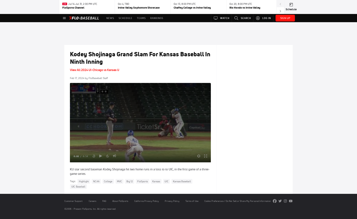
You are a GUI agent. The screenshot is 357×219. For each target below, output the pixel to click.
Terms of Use (191, 201)
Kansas (156, 181)
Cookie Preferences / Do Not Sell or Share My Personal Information (237, 201)
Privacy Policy (172, 201)
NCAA (96, 181)
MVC (119, 181)
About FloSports (120, 201)
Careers (93, 201)
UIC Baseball (78, 186)
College (108, 181)
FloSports (142, 181)
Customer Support (73, 201)
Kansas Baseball (182, 181)
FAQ (104, 201)
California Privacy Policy (146, 201)
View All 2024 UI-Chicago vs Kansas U (94, 70)
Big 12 (129, 181)
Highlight (84, 181)
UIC (166, 181)
